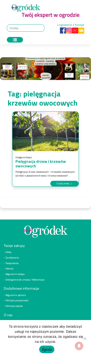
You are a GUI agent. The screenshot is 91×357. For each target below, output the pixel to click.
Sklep (8, 252)
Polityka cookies (14, 306)
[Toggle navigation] (15, 40)
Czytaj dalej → (64, 183)
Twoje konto (12, 263)
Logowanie (64, 24)
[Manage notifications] (79, 346)
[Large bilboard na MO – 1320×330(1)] (45, 69)
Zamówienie (12, 257)
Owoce (29, 157)
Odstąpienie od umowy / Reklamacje (25, 279)
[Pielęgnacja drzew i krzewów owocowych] (45, 131)
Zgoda (47, 349)
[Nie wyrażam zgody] (84, 338)
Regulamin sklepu (15, 274)
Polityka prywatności (17, 300)
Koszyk (79, 24)
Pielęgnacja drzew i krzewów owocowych (40, 163)
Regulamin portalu (16, 295)
